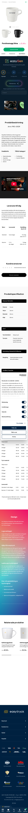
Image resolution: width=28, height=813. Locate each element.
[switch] (24, 407)
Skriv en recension (14, 275)
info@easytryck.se (19, 799)
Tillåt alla (14, 428)
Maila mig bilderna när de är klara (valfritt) (14, 89)
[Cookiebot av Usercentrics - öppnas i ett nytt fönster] (19, 375)
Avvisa (14, 436)
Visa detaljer (19, 423)
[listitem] (10, 105)
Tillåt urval (14, 432)
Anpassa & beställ (14, 49)
